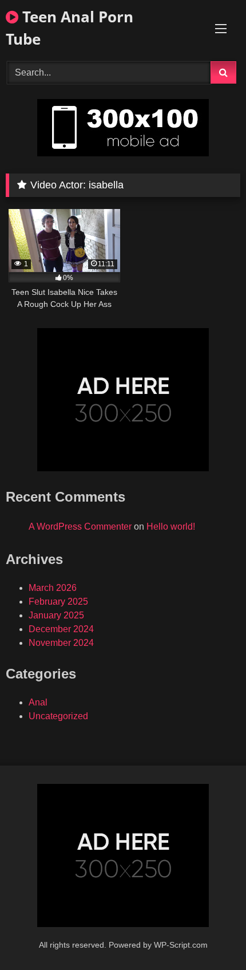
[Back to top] (210, 936)
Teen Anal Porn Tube (69, 27)
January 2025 (56, 615)
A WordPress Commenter (80, 526)
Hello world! (170, 526)
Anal (38, 702)
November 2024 (61, 643)
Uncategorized (58, 716)
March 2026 (53, 588)
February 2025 (58, 601)
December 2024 (61, 629)
